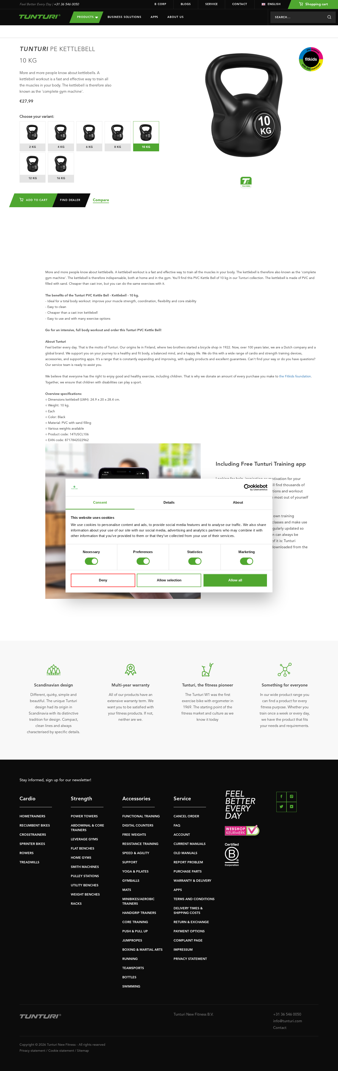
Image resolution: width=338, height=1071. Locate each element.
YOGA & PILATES (135, 871)
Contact (239, 4)
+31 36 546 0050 (66, 4)
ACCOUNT (182, 834)
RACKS (76, 903)
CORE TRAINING (135, 922)
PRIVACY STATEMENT (190, 959)
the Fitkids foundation (295, 376)
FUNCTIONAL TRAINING (141, 816)
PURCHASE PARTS (188, 871)
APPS (178, 890)
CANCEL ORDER (186, 816)
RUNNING (130, 959)
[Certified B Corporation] (271, 854)
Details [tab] (169, 503)
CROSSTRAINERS (33, 834)
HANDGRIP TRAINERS (139, 913)
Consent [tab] (100, 503)
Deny (103, 580)
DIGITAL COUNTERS (137, 825)
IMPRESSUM (183, 949)
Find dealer (70, 200)
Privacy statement (32, 1050)
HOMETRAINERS (32, 816)
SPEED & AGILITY (135, 853)
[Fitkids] (311, 59)
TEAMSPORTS (133, 968)
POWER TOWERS (84, 816)
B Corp (160, 4)
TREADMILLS (29, 862)
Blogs (186, 4)
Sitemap (83, 1050)
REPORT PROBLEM (188, 862)
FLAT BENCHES (82, 848)
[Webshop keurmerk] (271, 831)
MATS (126, 890)
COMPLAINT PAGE (188, 940)
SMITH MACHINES (85, 867)
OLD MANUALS (185, 853)
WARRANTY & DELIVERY (192, 880)
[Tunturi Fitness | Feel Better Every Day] (40, 16)
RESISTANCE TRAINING (140, 844)
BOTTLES (129, 977)
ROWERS (27, 853)
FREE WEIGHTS (134, 834)
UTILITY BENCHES (84, 885)
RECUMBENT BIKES (35, 825)
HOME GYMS (81, 857)
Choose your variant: (37, 117)
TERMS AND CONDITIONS (194, 899)
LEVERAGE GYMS (84, 839)
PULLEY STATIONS (85, 876)
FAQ (177, 825)
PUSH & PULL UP (135, 931)
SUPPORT (129, 862)
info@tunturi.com (287, 1021)
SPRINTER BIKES (32, 844)
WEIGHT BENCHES (85, 894)
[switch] (143, 561)
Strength (81, 798)
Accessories (136, 798)
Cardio (27, 798)
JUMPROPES (132, 940)
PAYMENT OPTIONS (189, 931)
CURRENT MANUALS (190, 844)
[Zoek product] (329, 17)
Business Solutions (124, 17)
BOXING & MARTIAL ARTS (142, 949)
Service (211, 4)
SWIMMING (131, 986)
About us (175, 17)
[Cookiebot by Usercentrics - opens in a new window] (247, 487)
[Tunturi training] (246, 182)
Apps (154, 17)
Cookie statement (61, 1050)
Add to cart (36, 200)
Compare (101, 200)
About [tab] (238, 503)
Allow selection (169, 580)
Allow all (235, 580)
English (274, 4)
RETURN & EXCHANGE (191, 922)
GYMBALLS (130, 880)
